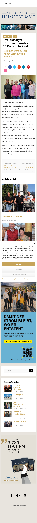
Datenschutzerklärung (8, 279)
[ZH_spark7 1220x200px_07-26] (18, 27)
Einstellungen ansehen (19, 275)
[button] (34, 243)
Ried (15, 36)
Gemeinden (7, 36)
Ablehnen (19, 269)
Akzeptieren (18, 264)
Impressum (32, 279)
